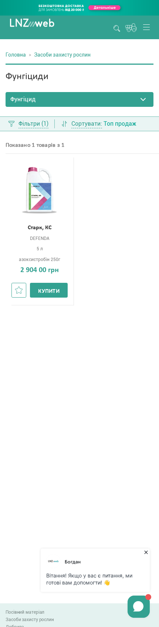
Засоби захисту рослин (30, 619)
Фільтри (33, 124)
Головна (16, 55)
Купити (49, 291)
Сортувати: (86, 124)
